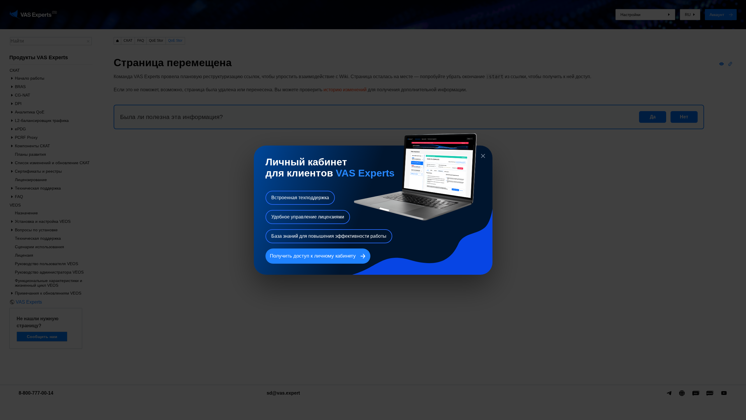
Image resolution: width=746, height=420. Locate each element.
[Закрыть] (483, 156)
